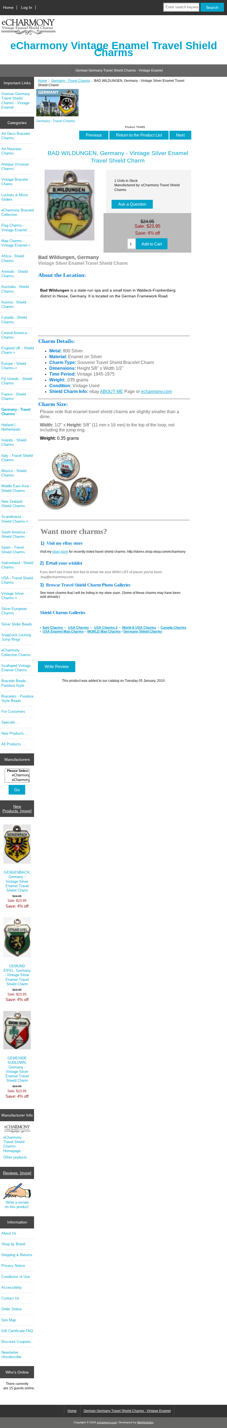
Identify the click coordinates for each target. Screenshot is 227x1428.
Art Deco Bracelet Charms (15, 136)
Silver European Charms (14, 611)
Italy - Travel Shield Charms (17, 458)
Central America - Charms (15, 335)
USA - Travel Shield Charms (17, 580)
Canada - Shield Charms (14, 319)
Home (8, 7)
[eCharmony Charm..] (17, 780)
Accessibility (11, 1287)
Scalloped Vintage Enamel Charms (15, 668)
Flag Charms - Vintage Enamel (14, 227)
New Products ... (14, 733)
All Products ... (13, 744)
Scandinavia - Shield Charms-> (14, 519)
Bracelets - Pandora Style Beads (17, 698)
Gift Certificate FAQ (17, 1331)
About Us (8, 1233)
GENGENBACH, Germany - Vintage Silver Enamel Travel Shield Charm (17, 881)
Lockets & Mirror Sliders (14, 197)
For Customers (13, 711)
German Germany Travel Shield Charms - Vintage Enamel (119, 70)
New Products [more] (17, 808)
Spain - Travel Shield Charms (13, 549)
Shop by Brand (13, 1244)
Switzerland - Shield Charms (17, 565)
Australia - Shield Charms (15, 289)
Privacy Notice (13, 1266)
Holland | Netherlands (10, 427)
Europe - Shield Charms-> (13, 365)
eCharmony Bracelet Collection (17, 212)
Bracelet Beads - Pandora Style (14, 683)
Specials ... (10, 722)
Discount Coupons (16, 1342)
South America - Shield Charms (14, 534)
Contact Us (10, 1298)
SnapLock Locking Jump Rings (16, 637)
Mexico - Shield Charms (13, 473)
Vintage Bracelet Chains (14, 181)
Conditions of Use (15, 1277)
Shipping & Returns (16, 1255)
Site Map (8, 1320)
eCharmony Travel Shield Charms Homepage (13, 1144)
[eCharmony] (17, 775)
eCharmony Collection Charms (16, 652)
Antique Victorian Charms (15, 166)
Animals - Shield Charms (14, 273)
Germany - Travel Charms (70, 80)
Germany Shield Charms (142, 631)
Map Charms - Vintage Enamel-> (15, 243)
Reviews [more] (17, 1173)
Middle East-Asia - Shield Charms (16, 488)
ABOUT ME (111, 391)
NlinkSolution (145, 1422)
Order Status (11, 1309)
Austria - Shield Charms (13, 304)
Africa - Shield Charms (12, 258)
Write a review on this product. (17, 1204)
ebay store (60, 552)
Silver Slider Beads (16, 624)
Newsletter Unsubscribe (11, 1354)
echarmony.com (156, 391)
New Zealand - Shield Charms (13, 503)
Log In (26, 7)
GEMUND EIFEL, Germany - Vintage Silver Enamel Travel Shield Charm (17, 975)
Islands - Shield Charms (13, 442)
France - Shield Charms (13, 396)
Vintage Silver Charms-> (12, 595)
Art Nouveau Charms (11, 151)
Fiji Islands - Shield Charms (16, 381)
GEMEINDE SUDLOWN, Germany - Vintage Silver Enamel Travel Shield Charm (17, 1069)
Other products (15, 1157)
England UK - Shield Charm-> (17, 350)
